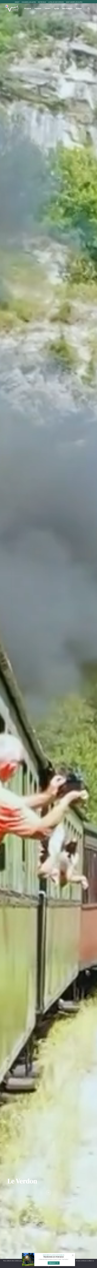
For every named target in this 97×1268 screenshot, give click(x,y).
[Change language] (6, 6)
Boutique (79, 8)
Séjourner (37, 8)
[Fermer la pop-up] (72, 1255)
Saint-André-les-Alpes (74, 2)
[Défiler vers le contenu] (48, 1192)
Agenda (56, 8)
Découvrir (27, 8)
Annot (17, 2)
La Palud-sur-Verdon (56, 2)
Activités (47, 8)
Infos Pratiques (67, 8)
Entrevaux (42, 2)
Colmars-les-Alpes (29, 2)
